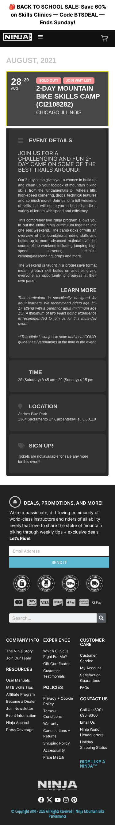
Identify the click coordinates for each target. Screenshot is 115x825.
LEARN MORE (79, 290)
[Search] (101, 618)
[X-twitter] (49, 800)
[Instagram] (66, 800)
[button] (40, 37)
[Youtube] (58, 800)
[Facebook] (41, 800)
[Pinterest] (74, 800)
